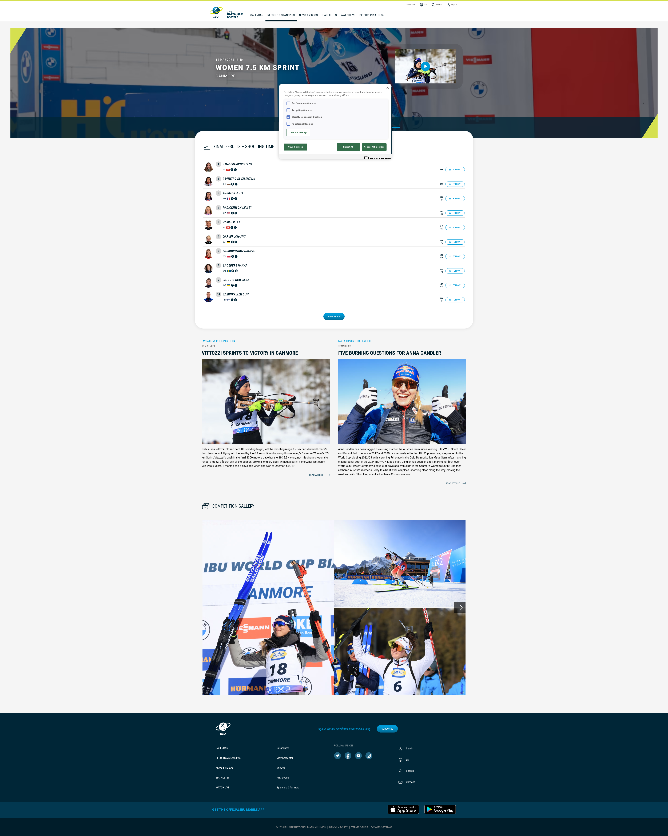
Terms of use (359, 827)
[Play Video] (425, 66)
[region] (335, 121)
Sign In (409, 748)
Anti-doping (283, 777)
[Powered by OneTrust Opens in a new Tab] (377, 157)
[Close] (387, 88)
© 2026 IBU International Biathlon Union (301, 827)
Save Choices (295, 147)
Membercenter (285, 758)
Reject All (348, 147)
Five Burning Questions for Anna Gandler (389, 353)
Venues (281, 767)
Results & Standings (228, 758)
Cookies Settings (381, 827)
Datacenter (283, 748)
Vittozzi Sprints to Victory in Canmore (250, 353)
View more (334, 316)
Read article (316, 475)
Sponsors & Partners (288, 787)
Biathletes (223, 777)
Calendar (222, 748)
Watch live (348, 15)
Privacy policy (338, 827)
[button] (268, 607)
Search (410, 770)
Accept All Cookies (374, 147)
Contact (410, 782)
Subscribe (387, 728)
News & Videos (224, 767)
